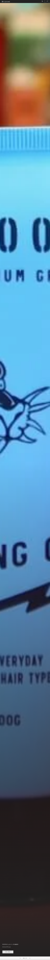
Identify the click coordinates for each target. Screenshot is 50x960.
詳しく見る (7, 951)
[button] (20, 958)
